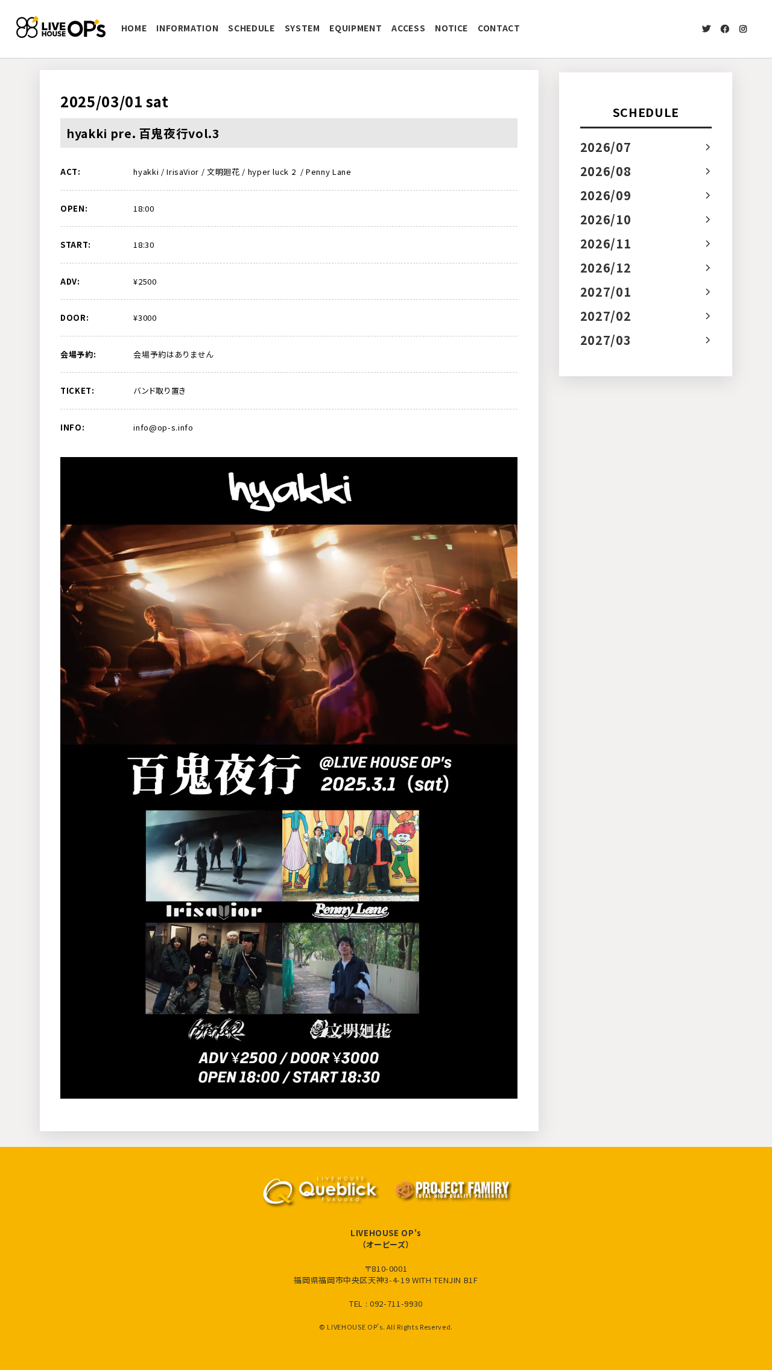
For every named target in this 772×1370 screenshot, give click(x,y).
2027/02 (605, 315)
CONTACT (499, 28)
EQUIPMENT (355, 28)
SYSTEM (302, 28)
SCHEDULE (251, 28)
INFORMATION (187, 28)
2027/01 (605, 291)
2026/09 (605, 195)
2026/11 (605, 243)
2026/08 (605, 171)
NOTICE (451, 28)
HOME (134, 28)
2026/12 (605, 267)
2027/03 (605, 340)
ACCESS (408, 28)
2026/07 (605, 147)
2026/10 (605, 219)
